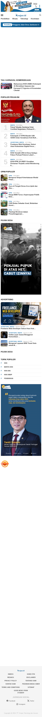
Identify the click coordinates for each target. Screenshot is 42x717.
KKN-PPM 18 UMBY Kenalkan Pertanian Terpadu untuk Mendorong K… (24, 163)
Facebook (12, 701)
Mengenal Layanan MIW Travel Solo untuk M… (22, 344)
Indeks (10, 674)
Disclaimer (31, 677)
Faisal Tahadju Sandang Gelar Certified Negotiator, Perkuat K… (23, 128)
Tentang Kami (30, 681)
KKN (5, 363)
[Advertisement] (21, 49)
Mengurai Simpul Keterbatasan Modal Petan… (23, 178)
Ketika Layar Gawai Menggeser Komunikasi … (21, 336)
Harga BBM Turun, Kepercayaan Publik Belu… (24, 196)
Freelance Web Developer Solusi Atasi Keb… (18, 328)
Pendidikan (8, 378)
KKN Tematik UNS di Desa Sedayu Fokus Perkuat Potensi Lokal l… (23, 154)
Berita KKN (8, 367)
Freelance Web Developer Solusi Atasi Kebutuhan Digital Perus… (23, 145)
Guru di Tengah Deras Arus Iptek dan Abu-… (23, 187)
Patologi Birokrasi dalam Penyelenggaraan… (18, 213)
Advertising (14, 142)
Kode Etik (31, 674)
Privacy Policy (10, 681)
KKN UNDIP (8, 374)
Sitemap (31, 687)
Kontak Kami (11, 684)
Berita (12, 125)
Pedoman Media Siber (31, 684)
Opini (10, 175)
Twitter (32, 701)
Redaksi (10, 677)
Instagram (22, 704)
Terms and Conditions (11, 687)
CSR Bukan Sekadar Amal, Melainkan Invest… (23, 204)
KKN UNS (7, 371)
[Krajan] (21, 15)
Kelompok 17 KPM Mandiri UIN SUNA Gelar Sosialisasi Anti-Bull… (24, 137)
